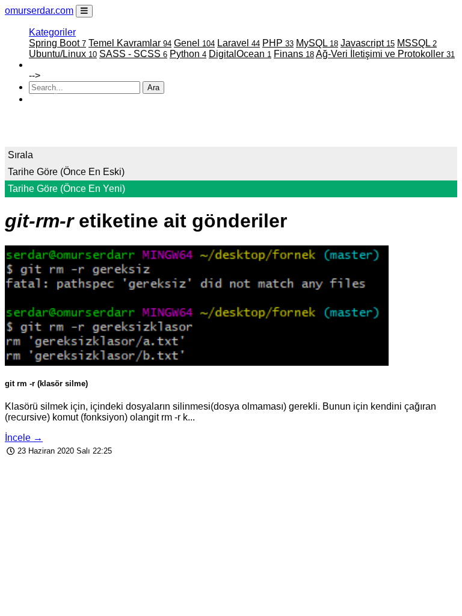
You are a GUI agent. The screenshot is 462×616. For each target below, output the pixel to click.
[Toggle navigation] (84, 11)
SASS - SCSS (133, 54)
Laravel (238, 43)
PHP (278, 43)
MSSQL (417, 43)
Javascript (367, 43)
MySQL (317, 43)
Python (188, 54)
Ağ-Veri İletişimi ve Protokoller (385, 54)
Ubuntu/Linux (63, 54)
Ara (153, 87)
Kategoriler (52, 32)
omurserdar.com (39, 10)
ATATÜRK (51, 99)
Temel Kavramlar (129, 43)
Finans (294, 54)
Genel (194, 43)
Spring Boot (57, 43)
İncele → (24, 438)
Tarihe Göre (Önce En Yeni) (66, 188)
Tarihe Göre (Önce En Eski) (66, 172)
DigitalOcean (240, 54)
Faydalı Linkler (60, 65)
